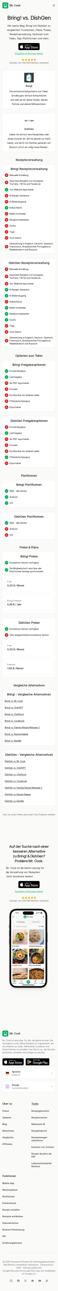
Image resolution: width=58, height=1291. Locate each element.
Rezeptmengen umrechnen (39, 1139)
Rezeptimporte (39, 1130)
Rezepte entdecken (12, 1216)
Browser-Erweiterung (13, 1229)
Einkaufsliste (9, 1203)
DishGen (29, 128)
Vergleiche (8, 1137)
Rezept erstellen (11, 1209)
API (4, 1236)
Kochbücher (8, 1196)
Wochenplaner (10, 1190)
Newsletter (8, 1130)
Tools (34, 1103)
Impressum (33, 1264)
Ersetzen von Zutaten (42, 1147)
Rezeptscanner (39, 1117)
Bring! (29, 85)
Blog (4, 1124)
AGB (19, 1267)
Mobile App (8, 1183)
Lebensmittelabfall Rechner (41, 1165)
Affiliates (7, 1144)
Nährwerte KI (38, 1124)
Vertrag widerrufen (32, 1267)
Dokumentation (10, 1223)
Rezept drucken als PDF (41, 1155)
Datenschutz (46, 1264)
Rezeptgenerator (40, 1111)
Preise (5, 1111)
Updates (6, 1117)
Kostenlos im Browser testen (29, 53)
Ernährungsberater (12, 1243)
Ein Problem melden (45, 814)
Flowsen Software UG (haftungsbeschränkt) (33, 1261)
